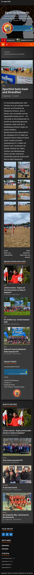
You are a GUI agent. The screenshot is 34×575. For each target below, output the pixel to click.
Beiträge (4, 457)
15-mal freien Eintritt (10, 487)
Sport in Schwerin (17, 12)
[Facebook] (3, 534)
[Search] (31, 44)
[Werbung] (17, 28)
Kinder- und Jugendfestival (8, 253)
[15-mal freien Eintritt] (17, 474)
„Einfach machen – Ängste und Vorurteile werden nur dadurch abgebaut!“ (14, 290)
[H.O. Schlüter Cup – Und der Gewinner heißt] (17, 306)
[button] (6, 44)
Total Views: (5, 561)
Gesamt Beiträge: (6, 564)
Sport (3, 85)
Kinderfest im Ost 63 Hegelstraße (23, 40)
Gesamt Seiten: (6, 567)
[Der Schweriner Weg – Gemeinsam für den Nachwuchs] (17, 501)
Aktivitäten (5, 485)
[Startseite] (3, 44)
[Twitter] (11, 534)
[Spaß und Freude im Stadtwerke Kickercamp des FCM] (17, 336)
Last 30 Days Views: (7, 558)
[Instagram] (7, 534)
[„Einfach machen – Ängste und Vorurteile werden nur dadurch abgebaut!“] (17, 274)
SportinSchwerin (7, 96)
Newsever (21, 573)
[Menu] (6, 44)
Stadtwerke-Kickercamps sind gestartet (25, 254)
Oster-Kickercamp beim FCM (13, 460)
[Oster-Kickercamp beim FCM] (17, 447)
